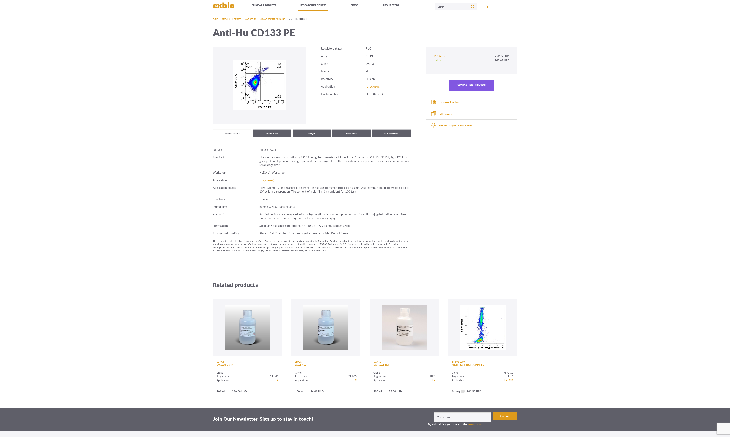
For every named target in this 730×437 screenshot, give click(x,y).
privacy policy (476, 429)
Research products (321, 7)
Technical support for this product (462, 133)
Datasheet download (454, 106)
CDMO (362, 7)
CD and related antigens (282, 18)
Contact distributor (471, 87)
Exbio (216, 18)
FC (276, 384)
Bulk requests (449, 119)
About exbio (396, 7)
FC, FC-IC (507, 384)
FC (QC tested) (375, 86)
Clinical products (270, 7)
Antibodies (256, 18)
